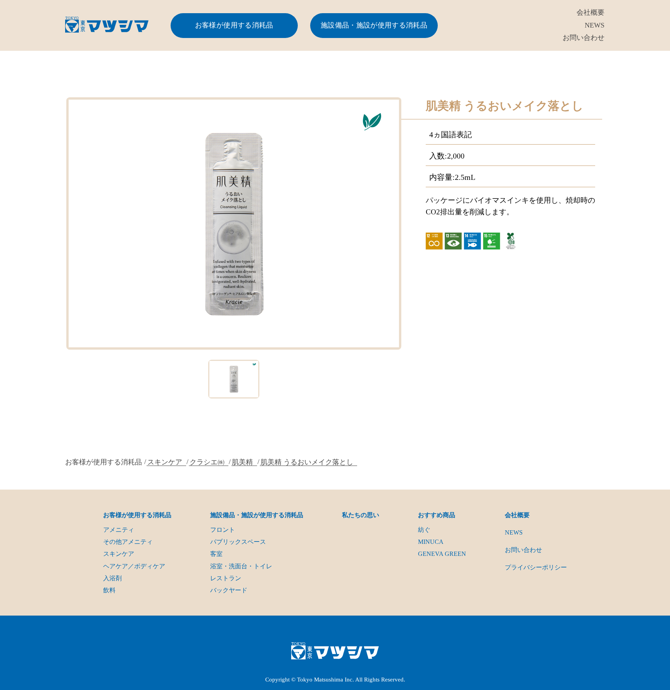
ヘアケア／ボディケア (134, 566)
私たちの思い (360, 515)
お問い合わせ (583, 37)
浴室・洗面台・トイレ (241, 566)
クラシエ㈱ (207, 462)
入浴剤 (112, 578)
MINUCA (431, 541)
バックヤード (228, 590)
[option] (233, 223)
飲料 (109, 590)
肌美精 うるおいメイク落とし (307, 462)
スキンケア (164, 462)
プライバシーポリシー (536, 567)
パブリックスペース (238, 541)
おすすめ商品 (436, 515)
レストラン (225, 578)
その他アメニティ (128, 541)
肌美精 (242, 462)
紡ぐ (424, 529)
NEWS (594, 25)
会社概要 (590, 12)
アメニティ (118, 529)
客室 (216, 553)
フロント (222, 529)
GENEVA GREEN (442, 553)
